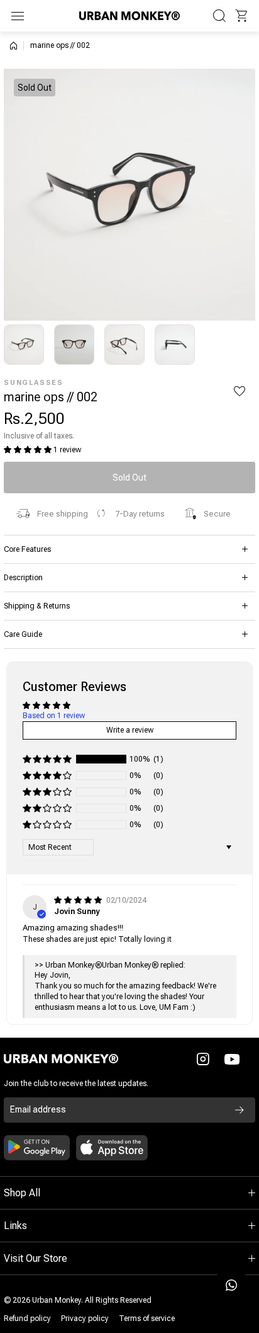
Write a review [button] (129, 730)
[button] (241, 15)
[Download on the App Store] (112, 1147)
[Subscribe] (239, 1110)
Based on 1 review (54, 715)
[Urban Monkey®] (129, 15)
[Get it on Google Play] (37, 1147)
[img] (79, 900)
